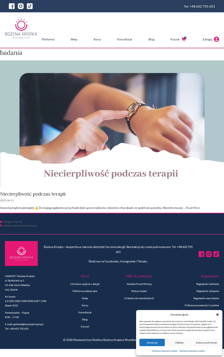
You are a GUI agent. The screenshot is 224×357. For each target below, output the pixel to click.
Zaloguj (207, 39)
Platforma (48, 39)
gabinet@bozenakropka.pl (28, 324)
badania (17, 225)
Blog (151, 39)
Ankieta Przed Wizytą (139, 283)
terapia (33, 225)
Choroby (17, 221)
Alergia (8, 221)
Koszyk (178, 39)
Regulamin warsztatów (206, 298)
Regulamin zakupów (207, 290)
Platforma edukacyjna (84, 290)
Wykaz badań (139, 290)
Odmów (179, 342)
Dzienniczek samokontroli (139, 298)
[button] (217, 314)
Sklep (74, 39)
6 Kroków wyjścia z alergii (85, 283)
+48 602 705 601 (202, 6)
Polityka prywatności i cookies (165, 350)
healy (25, 225)
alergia (8, 225)
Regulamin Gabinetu (207, 283)
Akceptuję (152, 342)
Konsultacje (124, 39)
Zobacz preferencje (206, 342)
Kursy (97, 39)
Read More (193, 208)
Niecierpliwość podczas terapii (32, 194)
